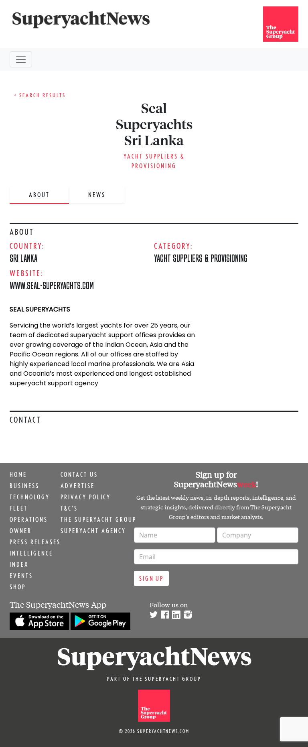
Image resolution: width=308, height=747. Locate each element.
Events (21, 575)
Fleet (19, 508)
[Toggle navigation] (21, 59)
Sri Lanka (23, 257)
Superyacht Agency (93, 530)
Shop (18, 586)
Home (18, 474)
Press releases (35, 541)
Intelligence (31, 553)
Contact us (79, 474)
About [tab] (39, 194)
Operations (29, 519)
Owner (21, 530)
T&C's (69, 508)
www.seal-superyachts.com (52, 285)
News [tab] (96, 194)
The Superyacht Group (98, 519)
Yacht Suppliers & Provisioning (200, 257)
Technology (30, 497)
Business (24, 485)
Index (19, 564)
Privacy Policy (86, 497)
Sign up (151, 578)
